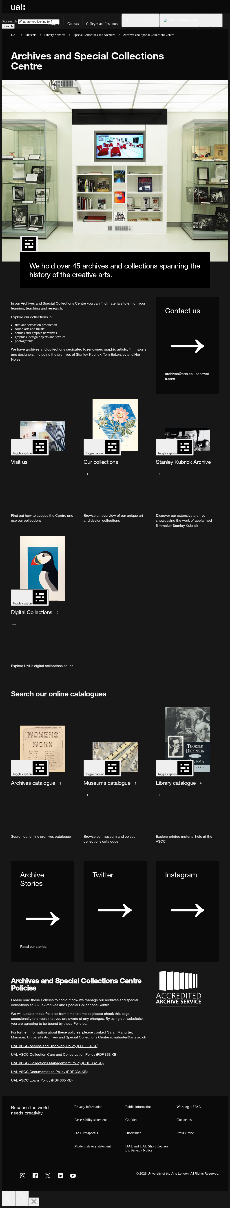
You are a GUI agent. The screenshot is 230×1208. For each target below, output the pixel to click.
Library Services (54, 35)
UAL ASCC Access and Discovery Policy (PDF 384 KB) (54, 1046)
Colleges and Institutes (102, 24)
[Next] (22, 1198)
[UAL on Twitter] (48, 1175)
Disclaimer (133, 1133)
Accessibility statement (90, 1120)
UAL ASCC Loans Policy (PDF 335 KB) (42, 1080)
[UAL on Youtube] (73, 1175)
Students (30, 35)
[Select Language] (180, 20)
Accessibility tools (144, 20)
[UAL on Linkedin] (60, 1175)
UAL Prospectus (86, 1133)
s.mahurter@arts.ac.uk (128, 1037)
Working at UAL (189, 1107)
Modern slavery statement (92, 1146)
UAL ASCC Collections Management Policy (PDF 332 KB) (57, 1063)
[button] (205, 20)
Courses (73, 24)
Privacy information (88, 1107)
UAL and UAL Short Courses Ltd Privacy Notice (146, 1148)
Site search (9, 21)
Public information (138, 1107)
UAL (14, 35)
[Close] (34, 1201)
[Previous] (8, 1198)
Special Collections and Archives (94, 35)
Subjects (54, 24)
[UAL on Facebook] (35, 1175)
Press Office (185, 1133)
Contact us (184, 1120)
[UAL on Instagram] (22, 1175)
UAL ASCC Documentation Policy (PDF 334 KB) (49, 1071)
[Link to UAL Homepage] (18, 6)
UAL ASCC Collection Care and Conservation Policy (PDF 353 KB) (64, 1054)
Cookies (131, 1120)
